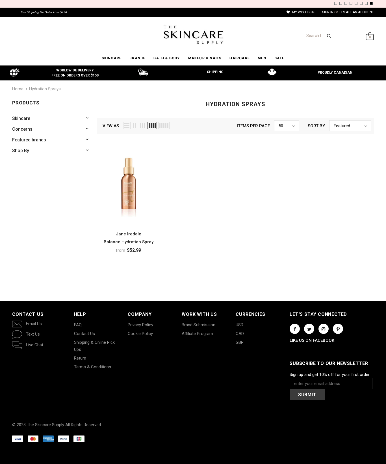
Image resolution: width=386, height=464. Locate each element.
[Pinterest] (338, 329)
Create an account (356, 12)
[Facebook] (295, 329)
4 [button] (351, 3)
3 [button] (345, 3)
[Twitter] (309, 329)
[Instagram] (323, 329)
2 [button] (340, 3)
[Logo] (193, 34)
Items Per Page (253, 125)
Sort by (316, 125)
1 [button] (335, 3)
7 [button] (366, 3)
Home (17, 88)
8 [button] (371, 3)
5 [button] (356, 3)
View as (111, 125)
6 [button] (361, 3)
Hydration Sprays (45, 88)
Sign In (328, 12)
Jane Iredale (128, 234)
